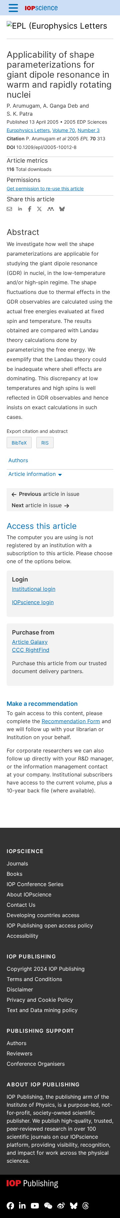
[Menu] (13, 7)
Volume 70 (63, 130)
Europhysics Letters (28, 130)
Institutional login (33, 589)
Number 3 (89, 130)
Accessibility (22, 935)
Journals (17, 863)
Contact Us (21, 904)
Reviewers (19, 1053)
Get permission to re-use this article (45, 188)
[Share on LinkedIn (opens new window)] (20, 208)
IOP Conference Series (35, 884)
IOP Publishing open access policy (50, 925)
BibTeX (19, 443)
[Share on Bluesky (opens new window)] (62, 208)
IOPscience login (33, 602)
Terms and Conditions (34, 979)
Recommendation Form (71, 721)
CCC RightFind (30, 649)
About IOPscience (29, 894)
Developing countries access (43, 915)
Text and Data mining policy (42, 1010)
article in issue (49, 494)
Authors (16, 1043)
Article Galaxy (30, 641)
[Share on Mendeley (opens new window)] (50, 208)
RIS (45, 443)
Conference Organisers (36, 1063)
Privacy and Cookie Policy (40, 999)
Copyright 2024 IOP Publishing (46, 968)
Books (14, 873)
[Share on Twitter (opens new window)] (39, 208)
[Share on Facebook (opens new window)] (29, 208)
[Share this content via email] (9, 208)
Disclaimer (20, 989)
